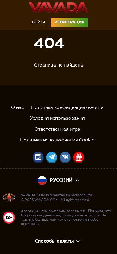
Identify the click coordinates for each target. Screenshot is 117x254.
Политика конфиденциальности (67, 107)
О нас (17, 107)
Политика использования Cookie (57, 140)
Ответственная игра (57, 129)
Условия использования (57, 118)
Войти (38, 22)
